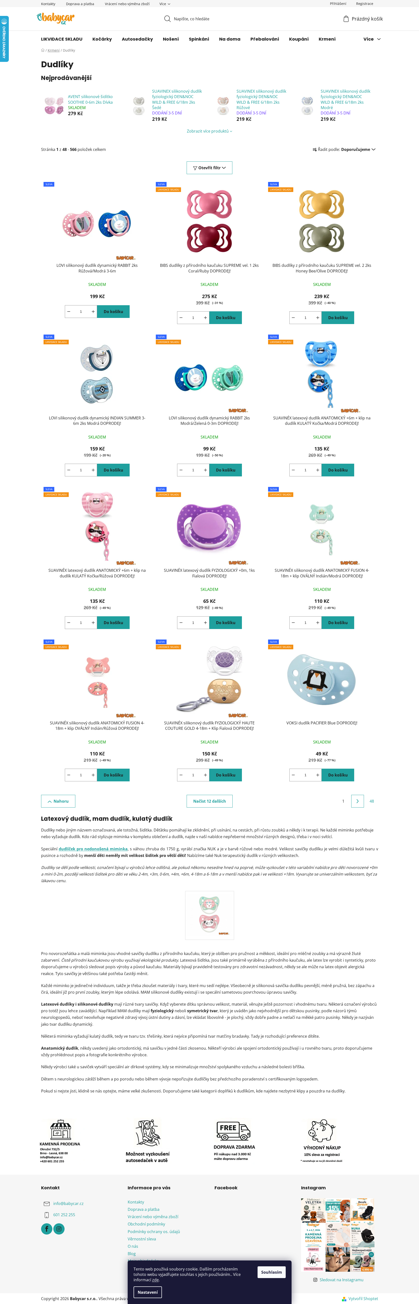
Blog (132, 1253)
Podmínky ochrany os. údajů (154, 1231)
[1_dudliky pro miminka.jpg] (209, 911)
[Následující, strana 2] (357, 801)
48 (372, 801)
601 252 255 (64, 1214)
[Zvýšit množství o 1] (93, 311)
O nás (133, 1246)
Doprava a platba (80, 3)
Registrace (364, 3)
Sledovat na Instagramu (341, 1279)
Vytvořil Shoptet (363, 1298)
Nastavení (148, 1292)
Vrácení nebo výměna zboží (127, 3)
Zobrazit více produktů (208, 131)
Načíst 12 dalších (209, 801)
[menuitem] (61, 39)
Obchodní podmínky (146, 1224)
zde (155, 1279)
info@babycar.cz (68, 1203)
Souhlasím (271, 1272)
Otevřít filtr (209, 167)
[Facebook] (46, 1229)
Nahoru (61, 801)
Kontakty (48, 3)
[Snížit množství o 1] (68, 311)
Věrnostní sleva (142, 1239)
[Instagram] (59, 1229)
